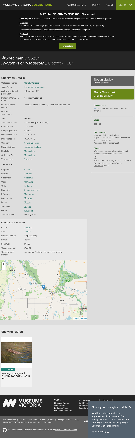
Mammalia (28, 182)
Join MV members (85, 403)
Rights (40, 422)
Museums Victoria (27, 5)
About (109, 5)
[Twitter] (100, 125)
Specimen (28, 159)
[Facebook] (95, 125)
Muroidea (28, 198)
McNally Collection (32, 83)
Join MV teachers (85, 405)
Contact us (48, 422)
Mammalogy (29, 151)
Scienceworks (59, 405)
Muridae (27, 202)
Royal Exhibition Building (63, 410)
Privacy (24, 422)
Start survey (100, 432)
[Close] (130, 407)
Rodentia (28, 186)
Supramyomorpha (32, 190)
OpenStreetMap (81, 318)
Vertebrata (28, 178)
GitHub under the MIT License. (66, 430)
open (109, 151)
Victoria (27, 232)
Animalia (28, 170)
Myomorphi (29, 194)
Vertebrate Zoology (32, 147)
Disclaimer (32, 422)
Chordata (28, 174)
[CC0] (95, 157)
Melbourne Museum (61, 403)
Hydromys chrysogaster (34, 87)
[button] (125, 5)
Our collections (76, 5)
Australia (28, 228)
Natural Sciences (31, 143)
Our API (96, 5)
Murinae (27, 206)
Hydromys (28, 210)
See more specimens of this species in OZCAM (111, 110)
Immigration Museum (61, 408)
